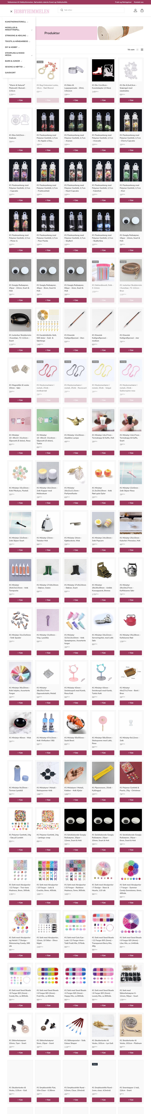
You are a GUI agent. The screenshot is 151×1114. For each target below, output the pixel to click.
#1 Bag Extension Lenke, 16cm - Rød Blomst (47, 86)
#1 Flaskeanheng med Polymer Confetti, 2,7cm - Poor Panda (47, 238)
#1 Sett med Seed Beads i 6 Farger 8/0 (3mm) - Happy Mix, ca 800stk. (75, 993)
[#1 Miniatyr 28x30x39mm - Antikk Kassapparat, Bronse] (103, 570)
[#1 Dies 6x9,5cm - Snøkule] (20, 120)
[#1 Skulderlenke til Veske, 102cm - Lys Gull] (103, 1025)
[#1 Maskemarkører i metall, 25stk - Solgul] (103, 370)
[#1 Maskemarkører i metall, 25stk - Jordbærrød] (48, 370)
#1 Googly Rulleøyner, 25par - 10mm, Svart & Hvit (19, 288)
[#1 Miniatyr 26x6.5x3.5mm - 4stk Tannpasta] (20, 570)
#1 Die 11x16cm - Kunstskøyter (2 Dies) (101, 86)
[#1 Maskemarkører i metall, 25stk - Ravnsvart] (75, 370)
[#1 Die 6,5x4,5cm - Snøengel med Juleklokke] (131, 70)
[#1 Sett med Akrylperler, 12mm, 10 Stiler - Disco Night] (48, 923)
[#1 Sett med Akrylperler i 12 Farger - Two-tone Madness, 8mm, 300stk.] (20, 870)
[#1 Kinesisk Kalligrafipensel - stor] (131, 320)
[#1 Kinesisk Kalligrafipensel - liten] (75, 320)
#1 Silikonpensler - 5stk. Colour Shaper (75, 1042)
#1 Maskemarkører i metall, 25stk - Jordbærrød (45, 388)
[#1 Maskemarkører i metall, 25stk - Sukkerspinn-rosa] (131, 370)
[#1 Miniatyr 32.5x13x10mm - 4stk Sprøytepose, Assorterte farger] (75, 620)
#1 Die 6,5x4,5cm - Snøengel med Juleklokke (128, 88)
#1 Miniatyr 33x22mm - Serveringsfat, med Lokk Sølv (102, 638)
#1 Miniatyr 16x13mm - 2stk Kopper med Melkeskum (47, 491)
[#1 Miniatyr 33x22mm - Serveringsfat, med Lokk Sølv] (103, 620)
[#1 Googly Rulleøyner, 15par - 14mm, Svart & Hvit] (131, 220)
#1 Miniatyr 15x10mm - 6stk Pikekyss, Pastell (19, 489)
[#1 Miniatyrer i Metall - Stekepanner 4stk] (48, 773)
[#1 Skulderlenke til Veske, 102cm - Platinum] (131, 1025)
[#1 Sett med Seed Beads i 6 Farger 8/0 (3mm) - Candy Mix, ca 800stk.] (20, 975)
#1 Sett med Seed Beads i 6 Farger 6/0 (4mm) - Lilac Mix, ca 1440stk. (131, 940)
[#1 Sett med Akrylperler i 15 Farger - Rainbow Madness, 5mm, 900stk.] (75, 870)
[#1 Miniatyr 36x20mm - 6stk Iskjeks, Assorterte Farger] (20, 673)
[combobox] (91, 10)
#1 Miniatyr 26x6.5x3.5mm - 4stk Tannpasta (18, 588)
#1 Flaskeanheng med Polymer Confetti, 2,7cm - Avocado (102, 138)
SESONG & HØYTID (14, 67)
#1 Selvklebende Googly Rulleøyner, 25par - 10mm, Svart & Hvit (103, 838)
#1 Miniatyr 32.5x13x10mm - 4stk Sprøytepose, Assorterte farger (75, 639)
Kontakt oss (138, 2)
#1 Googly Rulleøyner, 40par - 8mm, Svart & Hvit (46, 288)
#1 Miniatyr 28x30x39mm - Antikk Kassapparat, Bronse (102, 588)
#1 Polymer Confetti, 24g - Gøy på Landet (20, 836)
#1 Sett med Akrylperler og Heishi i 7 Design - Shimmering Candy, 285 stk (19, 941)
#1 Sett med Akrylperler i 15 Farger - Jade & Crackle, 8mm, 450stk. (47, 887)
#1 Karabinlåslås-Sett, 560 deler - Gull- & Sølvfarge (47, 338)
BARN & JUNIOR (12, 61)
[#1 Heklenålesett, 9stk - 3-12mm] (103, 270)
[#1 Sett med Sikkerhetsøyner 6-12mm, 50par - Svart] (131, 975)
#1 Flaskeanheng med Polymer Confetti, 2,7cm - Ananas (74, 138)
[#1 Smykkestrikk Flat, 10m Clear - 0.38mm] (48, 1073)
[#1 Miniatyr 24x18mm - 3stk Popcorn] (103, 523)
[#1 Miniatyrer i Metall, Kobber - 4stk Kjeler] (75, 773)
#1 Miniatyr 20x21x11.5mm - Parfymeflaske (72, 491)
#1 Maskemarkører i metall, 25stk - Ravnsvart (75, 386)
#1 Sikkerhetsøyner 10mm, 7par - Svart (17, 1042)
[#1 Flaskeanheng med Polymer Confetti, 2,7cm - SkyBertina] (103, 220)
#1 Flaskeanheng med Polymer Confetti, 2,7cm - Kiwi (130, 188)
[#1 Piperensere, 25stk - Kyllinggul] (103, 773)
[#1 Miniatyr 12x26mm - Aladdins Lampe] (75, 420)
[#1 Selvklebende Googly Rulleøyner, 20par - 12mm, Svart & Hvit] (75, 820)
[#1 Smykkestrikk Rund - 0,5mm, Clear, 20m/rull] (75, 1073)
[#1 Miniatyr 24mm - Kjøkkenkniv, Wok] (75, 523)
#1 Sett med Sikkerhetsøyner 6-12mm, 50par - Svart (129, 993)
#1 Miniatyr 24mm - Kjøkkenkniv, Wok (73, 539)
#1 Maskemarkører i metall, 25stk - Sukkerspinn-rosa (128, 388)
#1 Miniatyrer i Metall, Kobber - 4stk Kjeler (74, 789)
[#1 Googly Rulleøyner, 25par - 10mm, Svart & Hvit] (20, 270)
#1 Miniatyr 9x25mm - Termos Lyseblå (19, 789)
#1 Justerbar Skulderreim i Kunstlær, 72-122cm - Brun (131, 288)
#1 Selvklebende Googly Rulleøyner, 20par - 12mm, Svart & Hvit (75, 838)
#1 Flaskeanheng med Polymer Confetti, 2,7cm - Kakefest (102, 188)
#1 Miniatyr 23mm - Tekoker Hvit (45, 539)
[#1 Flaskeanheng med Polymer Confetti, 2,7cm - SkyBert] (75, 220)
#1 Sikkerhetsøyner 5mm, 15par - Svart (45, 1042)
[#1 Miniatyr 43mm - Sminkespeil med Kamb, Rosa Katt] (75, 673)
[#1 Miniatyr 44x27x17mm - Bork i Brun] (131, 673)
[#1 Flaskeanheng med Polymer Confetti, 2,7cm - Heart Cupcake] (75, 170)
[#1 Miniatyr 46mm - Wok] (20, 723)
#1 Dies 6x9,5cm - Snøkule (17, 136)
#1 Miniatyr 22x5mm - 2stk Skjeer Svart (19, 539)
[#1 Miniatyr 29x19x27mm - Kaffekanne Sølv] (131, 570)
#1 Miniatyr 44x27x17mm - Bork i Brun (129, 690)
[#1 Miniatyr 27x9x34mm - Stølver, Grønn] (48, 570)
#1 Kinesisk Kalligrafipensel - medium (99, 338)
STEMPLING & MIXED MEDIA (14, 54)
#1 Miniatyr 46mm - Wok (20, 737)
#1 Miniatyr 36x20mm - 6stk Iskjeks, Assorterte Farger (19, 690)
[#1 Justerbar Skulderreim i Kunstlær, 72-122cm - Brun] (131, 270)
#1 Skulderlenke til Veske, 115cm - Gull (18, 1089)
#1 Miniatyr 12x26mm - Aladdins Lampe (74, 436)
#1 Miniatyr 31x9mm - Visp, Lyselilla (46, 636)
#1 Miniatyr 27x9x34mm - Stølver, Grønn (47, 586)
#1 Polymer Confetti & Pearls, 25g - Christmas (130, 789)
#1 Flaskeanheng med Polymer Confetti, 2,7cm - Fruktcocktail (47, 188)
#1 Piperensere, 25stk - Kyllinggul (102, 789)
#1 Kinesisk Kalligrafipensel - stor (129, 336)
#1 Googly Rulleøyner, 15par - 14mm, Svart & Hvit (130, 238)
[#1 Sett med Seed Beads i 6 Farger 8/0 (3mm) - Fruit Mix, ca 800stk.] (48, 975)
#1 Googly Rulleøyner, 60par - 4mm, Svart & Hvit (74, 288)
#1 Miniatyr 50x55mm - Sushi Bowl (74, 739)
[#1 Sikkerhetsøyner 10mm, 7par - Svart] (20, 1025)
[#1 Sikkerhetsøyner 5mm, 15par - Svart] (48, 1025)
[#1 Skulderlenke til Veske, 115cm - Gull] (20, 1073)
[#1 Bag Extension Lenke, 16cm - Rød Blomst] (48, 70)
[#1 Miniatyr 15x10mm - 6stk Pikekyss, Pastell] (20, 473)
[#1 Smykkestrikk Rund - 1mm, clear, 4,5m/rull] (103, 1073)
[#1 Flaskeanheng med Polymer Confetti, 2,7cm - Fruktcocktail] (48, 170)
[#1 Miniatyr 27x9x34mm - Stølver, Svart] (75, 570)
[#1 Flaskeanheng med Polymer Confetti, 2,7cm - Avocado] (103, 120)
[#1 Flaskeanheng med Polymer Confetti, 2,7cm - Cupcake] (20, 170)
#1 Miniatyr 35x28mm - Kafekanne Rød (130, 636)
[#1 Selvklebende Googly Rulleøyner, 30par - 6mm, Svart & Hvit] (131, 820)
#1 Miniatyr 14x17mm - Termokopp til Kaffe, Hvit (103, 436)
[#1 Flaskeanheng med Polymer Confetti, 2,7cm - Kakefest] (103, 170)
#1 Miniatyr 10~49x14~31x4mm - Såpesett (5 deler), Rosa (19, 438)
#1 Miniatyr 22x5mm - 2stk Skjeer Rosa (129, 489)
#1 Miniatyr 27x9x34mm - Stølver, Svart (75, 586)
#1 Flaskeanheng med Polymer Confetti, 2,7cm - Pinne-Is (19, 238)
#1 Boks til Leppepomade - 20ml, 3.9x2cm (74, 88)
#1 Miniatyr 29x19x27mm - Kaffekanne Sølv (127, 588)
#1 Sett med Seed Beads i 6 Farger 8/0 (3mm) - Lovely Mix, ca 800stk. (103, 993)
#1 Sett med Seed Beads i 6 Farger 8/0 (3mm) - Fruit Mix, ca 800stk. (48, 993)
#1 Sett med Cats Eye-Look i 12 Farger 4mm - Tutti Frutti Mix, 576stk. (74, 940)
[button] (142, 10)
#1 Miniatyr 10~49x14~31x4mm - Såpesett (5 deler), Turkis (46, 439)
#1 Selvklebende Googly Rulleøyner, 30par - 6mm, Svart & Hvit (130, 838)
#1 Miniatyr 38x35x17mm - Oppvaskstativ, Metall (46, 690)
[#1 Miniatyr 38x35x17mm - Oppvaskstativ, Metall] (48, 673)
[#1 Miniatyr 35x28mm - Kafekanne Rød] (131, 620)
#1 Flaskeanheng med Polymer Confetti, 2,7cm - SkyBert (74, 238)
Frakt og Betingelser (123, 2)
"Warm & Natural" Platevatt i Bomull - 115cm (17, 88)
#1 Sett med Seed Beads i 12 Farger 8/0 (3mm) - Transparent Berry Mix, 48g (103, 941)
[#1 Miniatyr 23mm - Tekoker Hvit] (48, 523)
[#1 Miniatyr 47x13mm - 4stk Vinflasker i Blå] (48, 723)
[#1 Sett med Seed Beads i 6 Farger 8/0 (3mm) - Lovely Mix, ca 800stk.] (103, 975)
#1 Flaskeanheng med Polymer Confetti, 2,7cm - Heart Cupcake (74, 188)
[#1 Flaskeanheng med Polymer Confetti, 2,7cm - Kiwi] (131, 170)
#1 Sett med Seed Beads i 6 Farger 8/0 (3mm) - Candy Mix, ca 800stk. (20, 993)
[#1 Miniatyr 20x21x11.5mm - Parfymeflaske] (75, 473)
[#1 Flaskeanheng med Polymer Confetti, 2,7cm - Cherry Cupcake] (131, 120)
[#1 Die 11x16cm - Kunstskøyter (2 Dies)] (103, 70)
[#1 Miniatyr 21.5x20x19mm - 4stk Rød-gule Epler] (103, 473)
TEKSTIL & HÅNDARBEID (16, 41)
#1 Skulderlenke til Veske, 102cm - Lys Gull (102, 1042)
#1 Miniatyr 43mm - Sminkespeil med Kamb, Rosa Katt (75, 690)
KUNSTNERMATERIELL (15, 22)
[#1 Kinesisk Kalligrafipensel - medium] (103, 320)
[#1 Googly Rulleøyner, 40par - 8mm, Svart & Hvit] (48, 270)
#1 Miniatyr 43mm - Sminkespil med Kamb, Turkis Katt (102, 690)
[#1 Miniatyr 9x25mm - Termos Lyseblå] (20, 773)
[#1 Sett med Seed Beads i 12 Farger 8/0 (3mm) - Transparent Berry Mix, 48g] (103, 923)
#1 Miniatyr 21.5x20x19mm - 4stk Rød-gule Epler (102, 491)
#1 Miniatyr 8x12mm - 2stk (129, 739)
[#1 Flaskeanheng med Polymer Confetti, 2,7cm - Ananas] (75, 120)
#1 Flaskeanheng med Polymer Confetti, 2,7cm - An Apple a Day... (47, 138)
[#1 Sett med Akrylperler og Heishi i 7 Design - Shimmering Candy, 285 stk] (20, 923)
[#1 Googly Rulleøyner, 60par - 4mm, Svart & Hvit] (75, 270)
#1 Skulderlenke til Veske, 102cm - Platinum (131, 1042)
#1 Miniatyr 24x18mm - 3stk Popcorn (102, 539)
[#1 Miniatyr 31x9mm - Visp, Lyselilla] (48, 620)
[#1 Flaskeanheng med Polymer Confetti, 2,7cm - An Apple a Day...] (48, 120)
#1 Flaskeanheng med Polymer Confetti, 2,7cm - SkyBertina (102, 238)
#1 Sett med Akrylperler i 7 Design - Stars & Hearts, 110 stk (102, 887)
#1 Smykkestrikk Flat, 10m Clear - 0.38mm (46, 1089)
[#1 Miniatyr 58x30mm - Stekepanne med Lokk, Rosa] (103, 723)
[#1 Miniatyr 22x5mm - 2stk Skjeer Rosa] (131, 473)
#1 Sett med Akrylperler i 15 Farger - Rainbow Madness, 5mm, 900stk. (75, 887)
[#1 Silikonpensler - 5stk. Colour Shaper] (75, 1025)
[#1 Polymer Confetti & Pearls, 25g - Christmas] (131, 773)
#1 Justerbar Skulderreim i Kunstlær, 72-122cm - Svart (20, 338)
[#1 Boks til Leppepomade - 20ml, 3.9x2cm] (75, 70)
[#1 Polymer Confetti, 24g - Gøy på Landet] (20, 820)
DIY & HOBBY (11, 47)
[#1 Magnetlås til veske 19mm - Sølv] (20, 370)
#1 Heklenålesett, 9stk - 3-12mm (102, 286)
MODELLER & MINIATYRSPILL (12, 28)
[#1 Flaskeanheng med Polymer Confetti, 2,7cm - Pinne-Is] (20, 220)
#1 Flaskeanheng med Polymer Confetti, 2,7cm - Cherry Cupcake (130, 138)
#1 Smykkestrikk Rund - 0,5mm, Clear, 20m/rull (75, 1089)
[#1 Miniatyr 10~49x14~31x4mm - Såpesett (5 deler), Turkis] (48, 420)
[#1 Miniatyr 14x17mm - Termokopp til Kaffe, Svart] (131, 420)
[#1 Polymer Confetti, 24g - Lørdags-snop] (48, 820)
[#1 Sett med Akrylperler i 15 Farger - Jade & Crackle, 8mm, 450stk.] (48, 870)
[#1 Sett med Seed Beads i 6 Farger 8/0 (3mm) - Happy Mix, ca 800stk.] (75, 975)
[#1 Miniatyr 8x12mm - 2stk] (131, 723)
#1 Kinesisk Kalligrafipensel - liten (74, 336)
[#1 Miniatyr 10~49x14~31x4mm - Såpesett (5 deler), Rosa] (20, 420)
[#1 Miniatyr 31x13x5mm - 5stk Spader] (20, 620)
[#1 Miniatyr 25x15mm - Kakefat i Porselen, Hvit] (131, 523)
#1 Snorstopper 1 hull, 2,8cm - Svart (129, 1089)
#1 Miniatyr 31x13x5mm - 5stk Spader (20, 636)
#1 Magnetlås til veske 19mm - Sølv (19, 386)
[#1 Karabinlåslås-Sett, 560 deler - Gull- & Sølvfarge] (48, 320)
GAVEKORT (10, 72)
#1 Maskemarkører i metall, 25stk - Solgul (101, 386)
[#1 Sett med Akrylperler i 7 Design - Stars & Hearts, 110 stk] (103, 870)
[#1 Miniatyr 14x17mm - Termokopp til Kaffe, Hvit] (103, 420)
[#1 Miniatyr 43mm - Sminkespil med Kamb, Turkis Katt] (103, 673)
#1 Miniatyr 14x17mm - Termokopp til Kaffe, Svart (130, 438)
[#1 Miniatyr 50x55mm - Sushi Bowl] (75, 723)
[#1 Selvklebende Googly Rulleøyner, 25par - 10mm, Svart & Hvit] (103, 820)
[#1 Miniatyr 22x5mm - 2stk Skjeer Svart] (20, 523)
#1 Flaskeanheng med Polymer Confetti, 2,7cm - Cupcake (19, 188)
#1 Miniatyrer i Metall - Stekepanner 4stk (47, 789)
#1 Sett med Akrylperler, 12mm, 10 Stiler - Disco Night (48, 940)
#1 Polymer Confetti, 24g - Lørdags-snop (48, 836)
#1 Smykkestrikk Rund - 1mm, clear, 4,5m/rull (102, 1089)
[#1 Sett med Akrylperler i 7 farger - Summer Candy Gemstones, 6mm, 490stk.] (131, 870)
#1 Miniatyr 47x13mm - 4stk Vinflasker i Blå (47, 739)
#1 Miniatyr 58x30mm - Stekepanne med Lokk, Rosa (102, 740)
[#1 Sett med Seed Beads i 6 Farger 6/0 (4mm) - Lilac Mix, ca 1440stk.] (131, 923)
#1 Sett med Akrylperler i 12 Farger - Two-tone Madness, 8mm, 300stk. (19, 887)
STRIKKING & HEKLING (15, 35)
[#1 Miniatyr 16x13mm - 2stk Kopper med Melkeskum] (48, 473)
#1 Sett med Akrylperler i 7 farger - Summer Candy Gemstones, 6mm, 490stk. (131, 889)
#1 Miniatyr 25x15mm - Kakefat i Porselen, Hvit (130, 539)
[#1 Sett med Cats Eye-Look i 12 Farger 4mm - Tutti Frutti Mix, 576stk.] (75, 923)
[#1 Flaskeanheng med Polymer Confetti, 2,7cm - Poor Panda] (48, 220)
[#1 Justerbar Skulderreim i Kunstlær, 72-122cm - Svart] (20, 320)
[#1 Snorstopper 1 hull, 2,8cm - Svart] (131, 1073)
